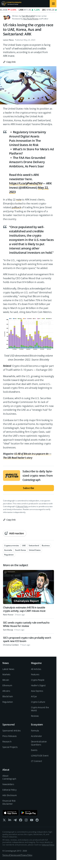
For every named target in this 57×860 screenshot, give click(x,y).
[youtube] (31, 820)
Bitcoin (5, 679)
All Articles (36, 669)
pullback (16, 207)
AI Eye (34, 696)
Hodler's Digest (38, 685)
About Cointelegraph (9, 777)
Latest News (8, 40)
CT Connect (36, 761)
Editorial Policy (22, 506)
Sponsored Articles (11, 730)
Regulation (7, 701)
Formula (35, 730)
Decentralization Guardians (39, 743)
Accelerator (36, 736)
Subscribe (28, 488)
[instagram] (26, 820)
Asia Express (37, 690)
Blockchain (7, 696)
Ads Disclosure (9, 795)
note (18, 199)
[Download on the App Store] (10, 813)
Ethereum (7, 685)
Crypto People (37, 679)
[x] (4, 820)
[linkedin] (10, 820)
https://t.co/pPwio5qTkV (25, 183)
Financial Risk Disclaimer (9, 802)
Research (6, 741)
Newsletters (8, 784)
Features (35, 674)
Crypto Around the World (40, 709)
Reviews (35, 715)
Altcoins (6, 690)
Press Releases (9, 736)
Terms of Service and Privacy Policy (17, 855)
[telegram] (15, 820)
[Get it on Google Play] (29, 813)
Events (34, 750)
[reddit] (37, 820)
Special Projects (9, 747)
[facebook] (20, 820)
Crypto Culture (38, 701)
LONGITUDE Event (39, 755)
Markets (6, 674)
